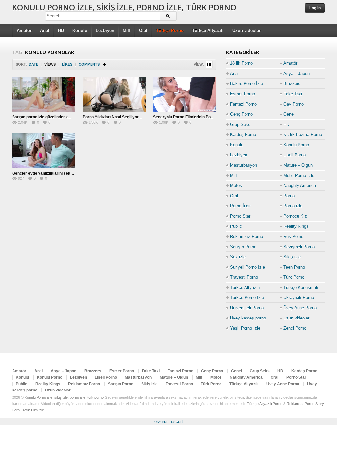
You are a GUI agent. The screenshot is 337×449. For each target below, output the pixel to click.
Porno (289, 195)
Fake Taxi (292, 93)
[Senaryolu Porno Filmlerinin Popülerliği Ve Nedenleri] (184, 94)
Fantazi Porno (243, 104)
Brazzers (291, 83)
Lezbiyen (105, 30)
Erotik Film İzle (32, 410)
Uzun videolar (246, 30)
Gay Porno (293, 104)
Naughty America (299, 185)
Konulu (79, 30)
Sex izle (238, 256)
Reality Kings (296, 226)
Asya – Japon (296, 73)
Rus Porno (293, 236)
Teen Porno (294, 267)
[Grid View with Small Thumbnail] (209, 64)
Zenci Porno (294, 328)
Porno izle (292, 205)
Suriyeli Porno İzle (247, 267)
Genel (289, 114)
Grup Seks (240, 124)
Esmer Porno (242, 93)
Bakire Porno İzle (246, 83)
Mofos (236, 185)
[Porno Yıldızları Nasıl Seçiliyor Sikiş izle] (114, 94)
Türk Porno (293, 277)
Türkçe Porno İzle (247, 297)
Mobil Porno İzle (298, 175)
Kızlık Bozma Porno (302, 134)
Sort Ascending (104, 64)
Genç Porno (241, 114)
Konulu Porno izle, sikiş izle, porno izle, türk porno (124, 7)
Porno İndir (240, 205)
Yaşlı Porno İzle (245, 328)
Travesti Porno (244, 277)
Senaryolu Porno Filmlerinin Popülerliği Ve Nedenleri (201, 117)
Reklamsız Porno (246, 236)
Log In (315, 8)
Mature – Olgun (298, 165)
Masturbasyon (243, 165)
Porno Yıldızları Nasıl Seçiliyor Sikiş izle (119, 117)
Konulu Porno (296, 144)
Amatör (24, 30)
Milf (126, 30)
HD (61, 30)
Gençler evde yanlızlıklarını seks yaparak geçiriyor (59, 173)
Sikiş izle (292, 256)
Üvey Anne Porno (300, 307)
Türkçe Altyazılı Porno (264, 404)
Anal (44, 30)
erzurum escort (168, 421)
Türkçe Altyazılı (208, 30)
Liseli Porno (294, 155)
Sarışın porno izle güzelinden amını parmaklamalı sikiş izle (66, 117)
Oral (143, 30)
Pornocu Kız (295, 216)
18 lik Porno (241, 63)
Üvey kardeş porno (248, 318)
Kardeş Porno (243, 134)
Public (236, 226)
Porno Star (240, 216)
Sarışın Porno (243, 246)
